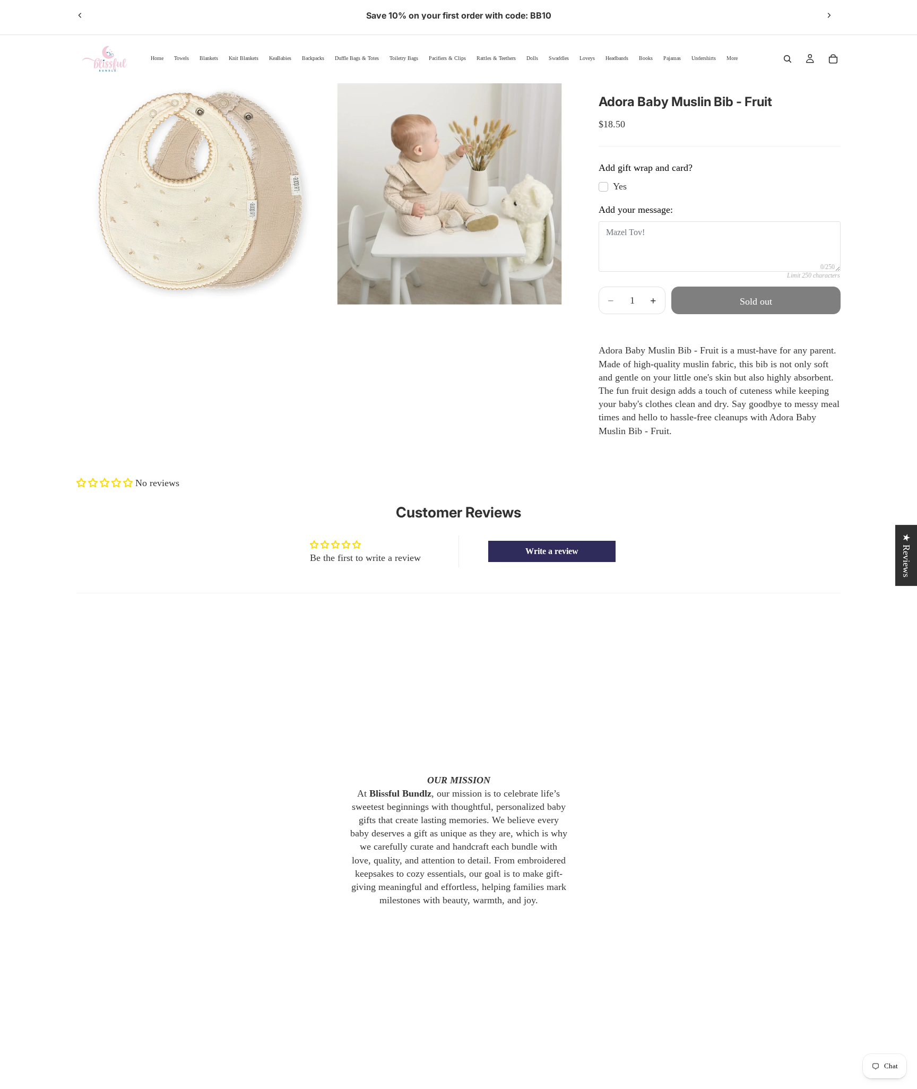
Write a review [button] (551, 551)
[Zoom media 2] (449, 195)
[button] (105, 483)
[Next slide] (829, 15)
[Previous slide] (80, 15)
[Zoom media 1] (200, 195)
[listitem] (732, 58)
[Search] (787, 59)
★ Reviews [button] (906, 555)
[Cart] (833, 59)
